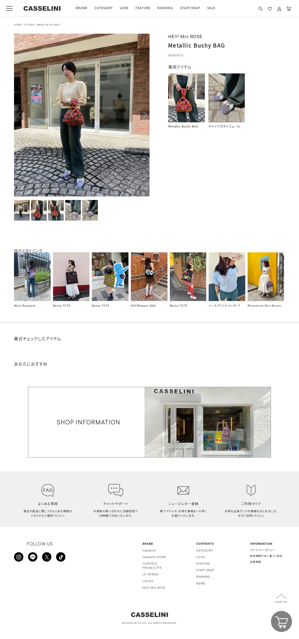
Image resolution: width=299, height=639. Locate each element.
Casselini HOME (154, 557)
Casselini (149, 550)
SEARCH (260, 9)
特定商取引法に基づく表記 (266, 556)
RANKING (165, 8)
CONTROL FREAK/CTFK (151, 566)
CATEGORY (103, 8)
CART (288, 9)
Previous (18, 115)
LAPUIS (147, 581)
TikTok (60, 557)
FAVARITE (269, 9)
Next (145, 115)
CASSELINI (42, 8)
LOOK (124, 8)
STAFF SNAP (190, 8)
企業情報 (255, 562)
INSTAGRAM (18, 557)
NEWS (200, 583)
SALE (211, 8)
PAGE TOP (281, 602)
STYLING (29, 25)
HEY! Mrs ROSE (154, 587)
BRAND (81, 8)
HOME (17, 25)
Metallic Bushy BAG (48, 25)
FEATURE (142, 8)
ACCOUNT (279, 9)
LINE (32, 557)
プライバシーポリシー (262, 550)
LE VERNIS (150, 574)
